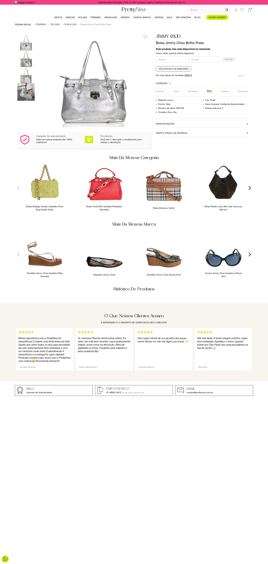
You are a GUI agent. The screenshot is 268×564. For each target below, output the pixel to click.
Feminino (41, 24)
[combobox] (209, 10)
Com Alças (70, 24)
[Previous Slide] (18, 188)
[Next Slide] (249, 188)
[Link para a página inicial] (23, 24)
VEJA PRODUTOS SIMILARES (174, 69)
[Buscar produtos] (226, 10)
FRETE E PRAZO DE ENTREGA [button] (171, 133)
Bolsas (55, 24)
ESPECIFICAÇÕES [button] (165, 124)
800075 (188, 75)
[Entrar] (235, 10)
